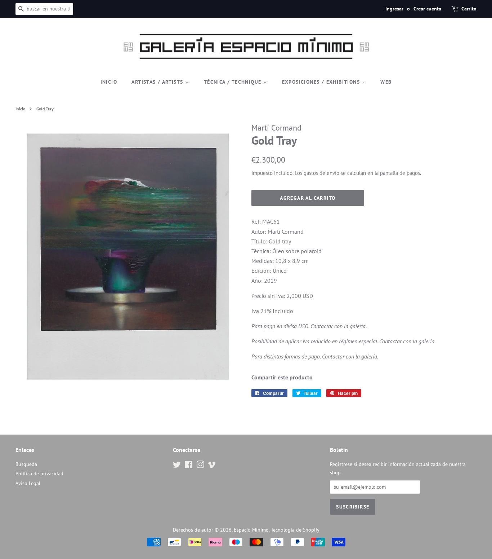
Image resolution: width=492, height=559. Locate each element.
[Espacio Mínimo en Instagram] (200, 466)
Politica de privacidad (39, 473)
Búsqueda (26, 464)
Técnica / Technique (233, 82)
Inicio (108, 82)
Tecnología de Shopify (295, 530)
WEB (386, 82)
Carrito (469, 8)
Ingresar (394, 8)
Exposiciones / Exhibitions (322, 82)
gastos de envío (321, 173)
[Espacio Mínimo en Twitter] (177, 466)
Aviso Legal (27, 483)
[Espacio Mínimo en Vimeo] (212, 466)
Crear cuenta (427, 8)
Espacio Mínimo (251, 530)
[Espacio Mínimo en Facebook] (188, 466)
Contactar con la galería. (338, 326)
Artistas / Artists (158, 82)
